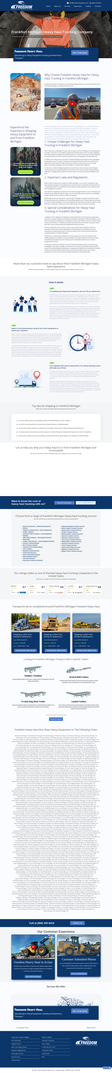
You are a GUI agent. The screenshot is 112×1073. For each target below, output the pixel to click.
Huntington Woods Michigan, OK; (22, 831)
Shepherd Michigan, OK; (35, 760)
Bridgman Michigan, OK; (53, 897)
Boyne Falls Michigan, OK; (56, 896)
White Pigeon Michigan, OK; (55, 743)
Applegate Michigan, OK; (56, 907)
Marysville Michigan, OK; (63, 802)
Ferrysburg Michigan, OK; (50, 856)
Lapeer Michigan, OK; (18, 817)
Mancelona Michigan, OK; (20, 812)
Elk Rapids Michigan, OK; (91, 863)
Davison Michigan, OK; (76, 867)
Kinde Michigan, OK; (35, 825)
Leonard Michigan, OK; (56, 817)
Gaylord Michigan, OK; (77, 848)
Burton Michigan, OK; (49, 888)
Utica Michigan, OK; (91, 747)
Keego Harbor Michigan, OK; (90, 823)
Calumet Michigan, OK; (37, 890)
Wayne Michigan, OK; (18, 741)
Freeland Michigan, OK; (78, 846)
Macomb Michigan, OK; (70, 810)
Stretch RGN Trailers (79, 677)
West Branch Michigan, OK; (78, 741)
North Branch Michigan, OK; (62, 793)
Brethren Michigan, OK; (87, 896)
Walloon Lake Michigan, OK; (88, 737)
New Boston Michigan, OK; (90, 789)
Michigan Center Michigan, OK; (76, 806)
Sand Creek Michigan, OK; (74, 768)
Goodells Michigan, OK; (76, 850)
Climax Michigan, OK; (34, 873)
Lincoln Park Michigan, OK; (62, 819)
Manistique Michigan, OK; (64, 812)
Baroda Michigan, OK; (62, 899)
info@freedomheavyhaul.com (78, 3)
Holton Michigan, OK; (37, 827)
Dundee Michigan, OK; (90, 859)
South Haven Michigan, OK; (20, 762)
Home (48, 6)
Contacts (98, 6)
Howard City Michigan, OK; (44, 829)
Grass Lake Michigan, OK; (64, 840)
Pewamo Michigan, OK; (22, 779)
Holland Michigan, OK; (66, 838)
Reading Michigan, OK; (50, 774)
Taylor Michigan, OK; (93, 755)
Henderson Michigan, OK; (61, 837)
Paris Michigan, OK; (19, 789)
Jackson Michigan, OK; (34, 821)
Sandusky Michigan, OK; (21, 770)
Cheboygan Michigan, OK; (92, 882)
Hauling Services (15, 1060)
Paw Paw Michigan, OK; (77, 776)
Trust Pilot (70, 586)
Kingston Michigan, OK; (74, 825)
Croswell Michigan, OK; (74, 865)
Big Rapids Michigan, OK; (19, 894)
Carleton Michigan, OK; (88, 890)
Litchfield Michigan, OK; (50, 808)
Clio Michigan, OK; (77, 873)
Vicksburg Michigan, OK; (76, 749)
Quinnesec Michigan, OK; (75, 772)
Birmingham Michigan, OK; (47, 894)
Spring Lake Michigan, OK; (48, 751)
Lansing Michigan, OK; (90, 816)
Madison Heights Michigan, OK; (87, 810)
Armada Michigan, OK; (69, 907)
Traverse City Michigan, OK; (52, 745)
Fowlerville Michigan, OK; (61, 857)
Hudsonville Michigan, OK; (85, 829)
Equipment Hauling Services (31, 551)
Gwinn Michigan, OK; (80, 842)
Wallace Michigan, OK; (59, 737)
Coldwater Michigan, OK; (89, 873)
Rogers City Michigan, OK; (77, 764)
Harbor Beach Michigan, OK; (91, 844)
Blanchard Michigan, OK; (63, 894)
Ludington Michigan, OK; (89, 808)
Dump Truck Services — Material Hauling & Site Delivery (37, 527)
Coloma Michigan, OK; (38, 875)
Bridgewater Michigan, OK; (38, 897)
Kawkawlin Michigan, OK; (75, 823)
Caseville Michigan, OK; (19, 880)
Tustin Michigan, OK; (90, 745)
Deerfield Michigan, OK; (66, 869)
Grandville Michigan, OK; (38, 840)
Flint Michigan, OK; (89, 856)
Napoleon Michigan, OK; (81, 800)
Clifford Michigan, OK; (22, 873)
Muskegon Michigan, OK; (67, 800)
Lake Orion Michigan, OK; (22, 816)
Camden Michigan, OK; (50, 890)
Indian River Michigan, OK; (64, 831)
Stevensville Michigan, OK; (92, 753)
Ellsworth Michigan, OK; (25, 865)
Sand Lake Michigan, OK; (89, 768)
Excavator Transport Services (70, 543)
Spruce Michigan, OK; (77, 751)
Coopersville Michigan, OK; (85, 877)
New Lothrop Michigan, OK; (79, 791)
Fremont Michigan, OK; (21, 848)
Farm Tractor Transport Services (71, 539)
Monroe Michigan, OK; (88, 797)
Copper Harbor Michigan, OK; (23, 878)
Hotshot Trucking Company (31, 543)
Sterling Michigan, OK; (60, 753)
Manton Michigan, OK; (78, 812)
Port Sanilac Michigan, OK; (63, 770)
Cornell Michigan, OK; (38, 878)
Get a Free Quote (80, 52)
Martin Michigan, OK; (50, 802)
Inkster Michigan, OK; (78, 831)
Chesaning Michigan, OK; (37, 884)
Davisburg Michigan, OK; (63, 867)
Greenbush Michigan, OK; (22, 842)
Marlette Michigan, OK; (61, 814)
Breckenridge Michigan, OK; (72, 896)
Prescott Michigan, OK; (36, 772)
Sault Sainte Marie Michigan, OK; (22, 758)
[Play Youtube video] (72, 104)
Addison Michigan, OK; (88, 909)
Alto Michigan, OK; (29, 907)
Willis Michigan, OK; (50, 736)
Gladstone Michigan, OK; (23, 850)
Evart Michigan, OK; (49, 854)
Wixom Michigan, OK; (62, 736)
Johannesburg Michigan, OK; (88, 821)
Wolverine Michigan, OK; (76, 736)
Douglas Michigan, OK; (33, 859)
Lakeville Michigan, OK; (50, 816)
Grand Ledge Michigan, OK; (68, 852)
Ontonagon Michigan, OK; (24, 785)
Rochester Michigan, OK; (35, 764)
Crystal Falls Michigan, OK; (22, 867)
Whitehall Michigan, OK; (70, 743)
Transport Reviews (54, 586)
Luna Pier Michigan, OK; (23, 810)
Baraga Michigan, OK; (49, 899)
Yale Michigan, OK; (21, 737)
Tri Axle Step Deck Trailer (33, 701)
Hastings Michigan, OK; (19, 837)
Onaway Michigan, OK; (61, 783)
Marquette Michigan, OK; (23, 802)
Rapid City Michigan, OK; (89, 772)
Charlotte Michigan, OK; (64, 882)
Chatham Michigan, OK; (77, 882)
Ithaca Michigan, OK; (22, 821)
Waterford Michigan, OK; (49, 739)
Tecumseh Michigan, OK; (20, 757)
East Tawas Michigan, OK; (77, 861)
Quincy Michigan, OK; (62, 772)
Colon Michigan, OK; (51, 875)
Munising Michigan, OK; (52, 800)
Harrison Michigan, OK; (74, 833)
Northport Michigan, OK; (77, 793)
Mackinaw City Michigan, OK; (56, 810)
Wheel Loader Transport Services (71, 541)
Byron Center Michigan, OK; (75, 888)
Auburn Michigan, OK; (36, 909)
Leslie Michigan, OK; (94, 817)
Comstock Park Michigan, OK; (27, 877)
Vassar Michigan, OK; (35, 749)
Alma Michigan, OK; (82, 905)
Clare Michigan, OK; (49, 884)
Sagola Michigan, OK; (49, 768)
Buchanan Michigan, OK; (76, 886)
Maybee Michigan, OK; (22, 804)
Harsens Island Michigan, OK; (38, 835)
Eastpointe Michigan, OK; (92, 861)
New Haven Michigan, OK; (47, 791)
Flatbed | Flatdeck (33, 675)
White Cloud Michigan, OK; (25, 743)
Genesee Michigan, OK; (90, 848)
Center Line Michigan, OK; (92, 880)
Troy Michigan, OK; (78, 745)
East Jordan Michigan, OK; (47, 861)
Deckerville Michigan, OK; (53, 869)
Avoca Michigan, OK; (65, 897)
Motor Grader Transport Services (72, 530)
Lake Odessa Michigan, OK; (91, 814)
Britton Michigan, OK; (21, 886)
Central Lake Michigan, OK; (20, 882)
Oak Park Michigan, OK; (23, 783)
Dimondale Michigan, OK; (47, 871)
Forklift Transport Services (70, 532)
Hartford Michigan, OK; (64, 835)
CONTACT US (77, 923)
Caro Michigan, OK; (62, 878)
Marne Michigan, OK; (94, 800)
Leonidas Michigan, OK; (70, 817)
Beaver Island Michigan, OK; (77, 901)
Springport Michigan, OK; (64, 751)
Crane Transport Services (69, 545)
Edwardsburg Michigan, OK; (76, 863)
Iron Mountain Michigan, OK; (31, 833)
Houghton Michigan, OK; (88, 827)
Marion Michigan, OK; (48, 814)
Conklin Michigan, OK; (55, 877)
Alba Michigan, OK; (82, 903)
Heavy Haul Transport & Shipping (33, 560)
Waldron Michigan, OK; (20, 751)
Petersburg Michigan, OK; (74, 777)
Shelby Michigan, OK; (22, 760)
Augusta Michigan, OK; (64, 909)
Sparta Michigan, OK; (78, 762)
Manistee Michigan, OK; (50, 812)
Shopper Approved (91, 586)
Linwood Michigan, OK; (37, 808)
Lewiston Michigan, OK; (21, 819)
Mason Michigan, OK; (76, 802)
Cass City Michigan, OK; (32, 880)
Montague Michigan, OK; (21, 798)
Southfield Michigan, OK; (50, 762)
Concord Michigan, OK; (42, 877)
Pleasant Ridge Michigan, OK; (33, 781)
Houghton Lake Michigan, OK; (28, 829)
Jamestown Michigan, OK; (48, 821)
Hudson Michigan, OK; (71, 829)
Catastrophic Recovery (29, 553)
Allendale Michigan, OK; (69, 905)
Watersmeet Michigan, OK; (63, 739)
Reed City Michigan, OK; (77, 774)
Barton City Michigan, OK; (76, 899)
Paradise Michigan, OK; (88, 787)
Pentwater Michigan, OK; (48, 777)
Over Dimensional (16, 1040)
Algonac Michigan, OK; (29, 905)
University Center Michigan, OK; (77, 747)
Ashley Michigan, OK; (82, 907)
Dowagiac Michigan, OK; (47, 859)
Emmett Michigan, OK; (82, 852)
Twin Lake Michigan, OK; (22, 747)
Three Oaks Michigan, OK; (64, 757)
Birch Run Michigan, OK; (33, 894)
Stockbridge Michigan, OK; (20, 755)
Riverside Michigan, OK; (21, 764)
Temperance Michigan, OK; (49, 757)
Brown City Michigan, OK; (61, 886)
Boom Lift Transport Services (70, 536)
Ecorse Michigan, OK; (49, 863)
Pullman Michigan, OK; (49, 772)
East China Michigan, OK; (32, 861)
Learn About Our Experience (25, 202)
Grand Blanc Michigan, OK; (20, 852)
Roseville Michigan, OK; (77, 766)
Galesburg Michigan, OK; (49, 848)
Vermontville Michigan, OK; (49, 749)
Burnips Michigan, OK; (22, 888)
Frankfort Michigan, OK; (91, 857)
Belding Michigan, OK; (18, 903)
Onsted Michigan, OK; (89, 783)
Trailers (88, 6)
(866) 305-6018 (96, 3)
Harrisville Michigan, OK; (22, 835)
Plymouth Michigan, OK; (49, 781)
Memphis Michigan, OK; (76, 804)
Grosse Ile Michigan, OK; (51, 842)
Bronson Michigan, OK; (33, 886)
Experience (78, 6)
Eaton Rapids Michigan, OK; (21, 863)
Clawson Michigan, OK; (89, 871)
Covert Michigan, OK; (62, 865)
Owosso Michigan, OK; (63, 787)
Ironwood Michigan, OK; (60, 833)
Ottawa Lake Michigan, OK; (24, 787)
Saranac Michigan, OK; (78, 757)
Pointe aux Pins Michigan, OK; (64, 781)
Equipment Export (16, 1044)
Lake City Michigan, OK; (23, 827)
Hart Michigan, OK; (52, 835)
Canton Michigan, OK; (63, 890)
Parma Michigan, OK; (31, 789)
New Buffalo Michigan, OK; (19, 791)
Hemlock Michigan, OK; (47, 837)
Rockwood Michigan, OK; (63, 764)
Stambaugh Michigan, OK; (91, 751)
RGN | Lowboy (46, 1044)
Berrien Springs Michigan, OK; (78, 892)
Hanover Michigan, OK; (75, 844)
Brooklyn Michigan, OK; (47, 886)
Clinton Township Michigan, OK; (62, 873)
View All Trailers (56, 719)
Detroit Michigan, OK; (92, 869)
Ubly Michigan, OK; (47, 747)
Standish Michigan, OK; (19, 753)
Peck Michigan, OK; (90, 776)
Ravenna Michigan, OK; (37, 774)
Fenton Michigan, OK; (23, 856)
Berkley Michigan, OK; (63, 892)
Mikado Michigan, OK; (81, 795)
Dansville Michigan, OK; (49, 867)
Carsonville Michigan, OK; (90, 878)
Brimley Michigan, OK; (89, 884)
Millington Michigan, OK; (37, 797)
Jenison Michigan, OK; (73, 821)
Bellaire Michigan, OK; (31, 903)
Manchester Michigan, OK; (35, 812)
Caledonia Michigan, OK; (24, 890)
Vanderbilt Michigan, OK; (22, 749)
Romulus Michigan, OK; (20, 766)
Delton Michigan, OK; (80, 869)
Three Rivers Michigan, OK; (23, 745)
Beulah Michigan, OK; (93, 892)
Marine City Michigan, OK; (34, 814)
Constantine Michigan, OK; (69, 877)
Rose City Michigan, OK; (49, 766)
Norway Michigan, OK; (19, 795)
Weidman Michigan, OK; (46, 741)
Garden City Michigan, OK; (63, 848)
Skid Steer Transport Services (70, 538)
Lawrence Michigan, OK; (31, 817)
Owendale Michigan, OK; (50, 787)
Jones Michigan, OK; (19, 823)
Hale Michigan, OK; (91, 842)
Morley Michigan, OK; (62, 798)
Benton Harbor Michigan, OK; (21, 892)
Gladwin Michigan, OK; (36, 850)
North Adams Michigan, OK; (46, 793)
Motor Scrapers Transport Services (72, 528)
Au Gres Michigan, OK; (23, 909)
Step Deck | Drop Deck (48, 1040)
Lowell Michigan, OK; (76, 808)
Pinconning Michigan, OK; (75, 779)
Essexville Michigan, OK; (36, 854)
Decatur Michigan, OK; (39, 869)
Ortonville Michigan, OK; (38, 785)
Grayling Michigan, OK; (90, 840)
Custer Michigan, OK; (36, 867)
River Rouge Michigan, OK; (63, 776)
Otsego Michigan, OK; (89, 785)
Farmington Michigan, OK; (75, 854)
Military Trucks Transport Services (72, 551)
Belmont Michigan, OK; (57, 903)
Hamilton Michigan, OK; (34, 844)
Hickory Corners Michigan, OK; (91, 837)
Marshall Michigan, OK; (36, 802)
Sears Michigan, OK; (78, 758)
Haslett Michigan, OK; (90, 835)
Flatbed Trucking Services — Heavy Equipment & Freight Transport (37, 531)
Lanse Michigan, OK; (78, 816)
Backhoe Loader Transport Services (72, 534)
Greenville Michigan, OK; (37, 842)
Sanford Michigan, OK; (34, 770)
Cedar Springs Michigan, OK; (62, 880)
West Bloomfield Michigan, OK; (62, 741)
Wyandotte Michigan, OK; (90, 736)
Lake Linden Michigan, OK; (75, 814)
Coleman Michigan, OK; (25, 875)
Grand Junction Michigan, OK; (52, 852)
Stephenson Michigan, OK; (46, 753)
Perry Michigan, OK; (61, 777)
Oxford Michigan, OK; (76, 787)
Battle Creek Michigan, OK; (20, 901)
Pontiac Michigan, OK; (79, 781)
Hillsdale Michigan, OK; (53, 838)
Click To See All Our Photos (78, 973)
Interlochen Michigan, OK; (91, 831)
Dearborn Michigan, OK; (90, 867)
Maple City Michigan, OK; (92, 812)
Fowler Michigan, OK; (48, 857)
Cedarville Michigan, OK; (77, 880)
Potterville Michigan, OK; (23, 772)
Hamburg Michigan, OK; (20, 844)
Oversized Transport (29, 558)
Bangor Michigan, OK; (37, 899)
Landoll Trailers (78, 701)
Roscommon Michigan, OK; (35, 766)
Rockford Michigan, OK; (49, 764)
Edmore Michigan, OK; (62, 863)
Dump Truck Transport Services (71, 547)
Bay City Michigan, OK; (34, 901)
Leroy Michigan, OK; (82, 817)
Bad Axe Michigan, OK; (90, 897)
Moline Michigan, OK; (76, 797)
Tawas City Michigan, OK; (79, 755)
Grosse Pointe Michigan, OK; (66, 842)
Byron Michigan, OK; (61, 888)
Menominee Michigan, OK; (20, 806)
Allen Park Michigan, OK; (56, 905)
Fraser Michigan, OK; (66, 846)
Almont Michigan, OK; (94, 905)
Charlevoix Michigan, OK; (50, 882)
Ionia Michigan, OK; (17, 833)
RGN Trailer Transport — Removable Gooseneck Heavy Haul (37, 538)
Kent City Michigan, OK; (22, 825)
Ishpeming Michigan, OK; (90, 819)
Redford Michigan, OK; (64, 774)
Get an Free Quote (64, 503)
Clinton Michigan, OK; (47, 873)
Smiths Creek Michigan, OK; (88, 760)
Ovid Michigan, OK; (37, 787)
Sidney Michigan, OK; (48, 760)
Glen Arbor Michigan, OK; (50, 850)
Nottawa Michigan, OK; (32, 795)
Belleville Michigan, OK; (44, 903)
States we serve (15, 1057)
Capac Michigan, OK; (75, 890)
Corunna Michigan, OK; (49, 865)
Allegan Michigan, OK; (42, 905)
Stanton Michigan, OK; (32, 753)
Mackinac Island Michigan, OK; (39, 810)
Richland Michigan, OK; (35, 776)
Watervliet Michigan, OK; (78, 739)
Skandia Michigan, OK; (74, 760)
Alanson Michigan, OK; (62, 911)
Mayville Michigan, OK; (35, 804)
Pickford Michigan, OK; (35, 779)
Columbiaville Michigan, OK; (65, 875)
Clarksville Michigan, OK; (76, 871)
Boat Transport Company (30, 545)
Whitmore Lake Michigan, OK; (86, 743)
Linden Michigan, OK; (77, 819)
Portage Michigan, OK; (77, 770)
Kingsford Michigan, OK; (48, 825)
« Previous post (22, 1027)
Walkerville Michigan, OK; (34, 751)
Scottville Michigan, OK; (66, 758)
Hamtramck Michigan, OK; (48, 844)
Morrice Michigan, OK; (74, 798)
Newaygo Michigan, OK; (93, 791)
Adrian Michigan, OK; (49, 911)
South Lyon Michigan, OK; (35, 762)
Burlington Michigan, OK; (90, 886)
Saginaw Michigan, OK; (36, 768)
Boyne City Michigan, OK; (42, 896)
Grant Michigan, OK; (51, 840)
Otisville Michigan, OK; (76, 785)
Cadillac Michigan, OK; (89, 888)
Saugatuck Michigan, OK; (92, 757)
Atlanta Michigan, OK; (94, 907)
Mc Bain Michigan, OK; (48, 804)
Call (85, 503)
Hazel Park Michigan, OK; (33, 837)
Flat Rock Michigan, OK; (77, 856)
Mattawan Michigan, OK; (89, 802)
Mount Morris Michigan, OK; (20, 800)
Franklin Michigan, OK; (53, 846)
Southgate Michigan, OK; (64, 762)
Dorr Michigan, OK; (21, 859)
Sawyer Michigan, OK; (38, 758)
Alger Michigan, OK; (17, 905)
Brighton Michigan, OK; (76, 884)
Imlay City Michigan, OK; (49, 831)
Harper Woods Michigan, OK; (39, 846)
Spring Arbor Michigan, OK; (92, 762)
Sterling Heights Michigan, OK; (75, 753)
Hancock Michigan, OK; (62, 844)
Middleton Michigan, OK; (92, 806)
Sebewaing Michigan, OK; (91, 758)
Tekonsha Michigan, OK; (34, 757)
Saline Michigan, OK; (61, 768)
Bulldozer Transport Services (70, 549)
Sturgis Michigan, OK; (35, 755)
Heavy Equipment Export (30, 556)
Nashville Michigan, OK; (44, 789)
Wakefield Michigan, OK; (90, 749)
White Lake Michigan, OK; (40, 743)
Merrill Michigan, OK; (34, 806)
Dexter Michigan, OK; (34, 871)
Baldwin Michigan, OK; (24, 899)
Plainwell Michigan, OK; (18, 781)
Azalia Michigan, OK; (77, 897)
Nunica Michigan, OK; (56, 795)
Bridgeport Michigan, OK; (23, 897)
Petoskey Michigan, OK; (88, 777)
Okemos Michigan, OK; (37, 783)
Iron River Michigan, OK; (46, 833)
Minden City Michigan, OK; (51, 797)
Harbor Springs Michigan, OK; (21, 846)
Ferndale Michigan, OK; (35, 856)
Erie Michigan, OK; (94, 852)
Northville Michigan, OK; (92, 793)
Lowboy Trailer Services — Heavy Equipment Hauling (38, 541)
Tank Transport (27, 549)
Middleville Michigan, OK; (23, 808)
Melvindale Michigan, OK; (62, 804)
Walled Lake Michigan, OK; (72, 737)
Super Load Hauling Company (31, 554)
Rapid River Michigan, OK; (23, 774)
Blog (43, 1057)
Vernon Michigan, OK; (63, 749)
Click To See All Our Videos (33, 976)
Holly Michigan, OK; (78, 838)
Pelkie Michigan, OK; (22, 777)
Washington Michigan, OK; (33, 739)
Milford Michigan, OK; (23, 797)
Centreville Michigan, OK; (35, 882)
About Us (57, 6)
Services (67, 6)
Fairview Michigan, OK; (61, 854)
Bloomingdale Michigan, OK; (27, 896)
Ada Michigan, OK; (77, 909)
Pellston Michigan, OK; (34, 777)
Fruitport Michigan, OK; (35, 848)
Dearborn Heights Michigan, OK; (23, 869)
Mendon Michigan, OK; (89, 804)
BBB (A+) (13, 586)
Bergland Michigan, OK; (50, 892)
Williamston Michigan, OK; (37, 736)
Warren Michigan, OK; (19, 739)
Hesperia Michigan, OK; (75, 837)
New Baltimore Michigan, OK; (74, 789)
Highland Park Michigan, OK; (39, 838)
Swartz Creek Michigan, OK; (64, 755)
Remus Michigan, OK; (22, 776)
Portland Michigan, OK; (91, 770)
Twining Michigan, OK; (35, 747)
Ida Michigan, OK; (37, 831)
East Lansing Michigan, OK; (62, 861)
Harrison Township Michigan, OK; (90, 833)
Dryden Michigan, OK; (77, 859)
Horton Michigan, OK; (74, 827)
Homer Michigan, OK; (49, 827)
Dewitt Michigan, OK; (22, 871)
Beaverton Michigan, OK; (92, 901)
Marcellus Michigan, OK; (20, 814)
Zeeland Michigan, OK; (46, 737)
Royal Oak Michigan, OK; (91, 766)
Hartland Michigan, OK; (77, 835)
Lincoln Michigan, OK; (49, 819)
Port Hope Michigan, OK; (93, 781)
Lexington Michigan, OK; (35, 819)
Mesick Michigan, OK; (47, 806)
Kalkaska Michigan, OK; (60, 823)
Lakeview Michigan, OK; (36, 816)
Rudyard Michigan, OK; (22, 768)
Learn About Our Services (25, 172)
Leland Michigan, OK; (44, 817)
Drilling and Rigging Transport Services (73, 526)
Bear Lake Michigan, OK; (62, 901)
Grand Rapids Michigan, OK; (23, 840)
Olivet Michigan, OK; (49, 783)
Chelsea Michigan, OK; (23, 884)
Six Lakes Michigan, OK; (60, 760)
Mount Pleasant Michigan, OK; (37, 800)
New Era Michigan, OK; (33, 791)
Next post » (91, 1027)
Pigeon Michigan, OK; (48, 779)
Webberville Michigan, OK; (31, 741)
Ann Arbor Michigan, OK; (42, 907)
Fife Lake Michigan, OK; (64, 856)
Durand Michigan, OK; (19, 861)
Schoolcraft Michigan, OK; (52, 758)
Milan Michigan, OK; (93, 795)
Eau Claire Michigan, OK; (36, 863)
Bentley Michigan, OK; (70, 903)
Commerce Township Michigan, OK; (83, 875)
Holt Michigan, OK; (89, 838)
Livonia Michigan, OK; (63, 808)
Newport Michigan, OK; (20, 793)
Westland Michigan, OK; (93, 741)
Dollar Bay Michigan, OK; (62, 871)
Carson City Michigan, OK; (75, 878)
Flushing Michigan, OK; (20, 857)
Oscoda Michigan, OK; (52, 785)
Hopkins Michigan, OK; (61, 827)
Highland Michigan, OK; (23, 838)
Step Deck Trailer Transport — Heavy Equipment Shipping (37, 534)
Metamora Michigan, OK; (60, 806)
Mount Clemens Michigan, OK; (89, 798)
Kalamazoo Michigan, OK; (46, 823)
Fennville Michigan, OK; (89, 854)
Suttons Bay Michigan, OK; (48, 755)
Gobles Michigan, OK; (63, 850)
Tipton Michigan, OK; (38, 745)
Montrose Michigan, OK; (35, 798)
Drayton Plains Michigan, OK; (62, 859)
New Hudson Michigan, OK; (63, 791)
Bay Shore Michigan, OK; (48, 901)
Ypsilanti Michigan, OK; (32, 737)
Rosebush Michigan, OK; (63, 766)
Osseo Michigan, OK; (64, 785)
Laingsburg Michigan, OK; (89, 825)
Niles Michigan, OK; (32, 793)
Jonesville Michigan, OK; (32, 823)
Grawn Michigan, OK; (78, 840)
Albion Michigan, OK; (94, 903)
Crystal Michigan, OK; (88, 865)
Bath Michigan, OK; (88, 899)
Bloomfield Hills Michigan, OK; (91, 894)
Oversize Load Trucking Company (33, 547)
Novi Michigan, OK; (44, 795)
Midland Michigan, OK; (68, 795)
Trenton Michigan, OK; (66, 745)
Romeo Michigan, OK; (91, 764)
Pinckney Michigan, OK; (61, 779)
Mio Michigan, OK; (64, 797)
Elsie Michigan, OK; (37, 865)
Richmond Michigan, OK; (49, 776)
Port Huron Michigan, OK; (48, 770)
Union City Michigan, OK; (60, 747)
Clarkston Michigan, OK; (62, 884)
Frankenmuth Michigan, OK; (76, 857)
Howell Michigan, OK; (58, 829)
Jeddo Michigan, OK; (61, 821)
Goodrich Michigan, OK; (89, 850)
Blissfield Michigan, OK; (76, 894)
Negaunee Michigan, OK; (58, 789)
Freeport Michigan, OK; (92, 846)
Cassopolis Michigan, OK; (47, 880)
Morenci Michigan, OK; (49, 798)
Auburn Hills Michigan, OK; (50, 909)
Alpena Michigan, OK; (18, 907)
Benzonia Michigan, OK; (36, 892)
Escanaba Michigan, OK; (22, 854)
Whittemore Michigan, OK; (22, 736)
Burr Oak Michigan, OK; (36, 888)
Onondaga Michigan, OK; (75, 783)
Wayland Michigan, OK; (92, 739)
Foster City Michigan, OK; (34, 857)
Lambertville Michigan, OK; (64, 816)
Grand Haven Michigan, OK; (35, 852)
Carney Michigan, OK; (50, 878)
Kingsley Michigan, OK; (61, 825)
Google (32, 586)
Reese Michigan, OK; (90, 774)
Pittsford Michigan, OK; (89, 779)
